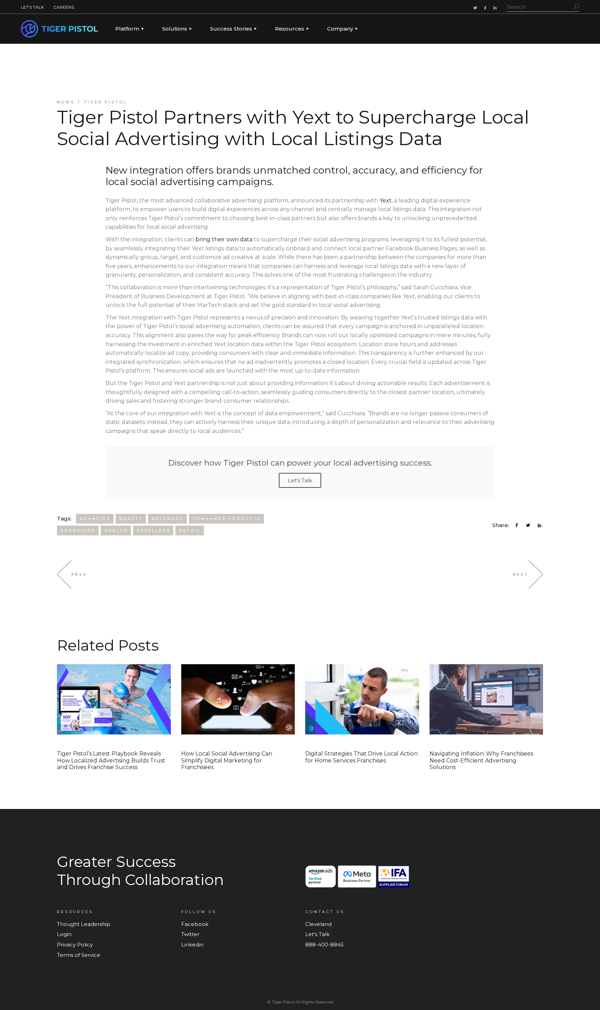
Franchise (78, 530)
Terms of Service (78, 955)
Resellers (154, 530)
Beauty (131, 518)
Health (116, 530)
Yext (385, 200)
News (65, 102)
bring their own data (223, 239)
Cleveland (318, 924)
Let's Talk (300, 480)
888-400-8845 (324, 944)
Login (64, 934)
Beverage (168, 518)
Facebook (194, 924)
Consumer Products (227, 518)
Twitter (190, 934)
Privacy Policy (75, 944)
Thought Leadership (83, 924)
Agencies (95, 518)
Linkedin (192, 944)
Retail (190, 530)
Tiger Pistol (105, 102)
